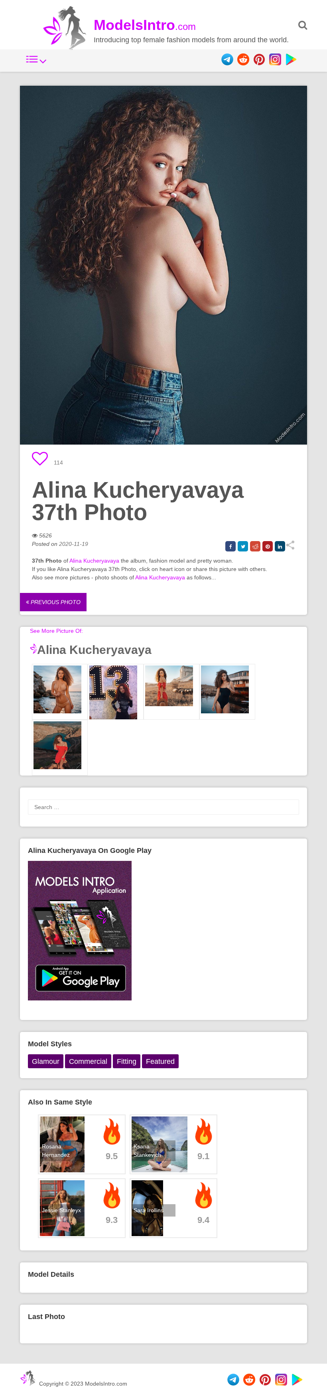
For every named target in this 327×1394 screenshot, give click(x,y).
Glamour (45, 1061)
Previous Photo (55, 602)
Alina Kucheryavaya (94, 560)
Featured (160, 1061)
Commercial (88, 1061)
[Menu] (36, 63)
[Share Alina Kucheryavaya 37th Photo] (290, 548)
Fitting (126, 1061)
